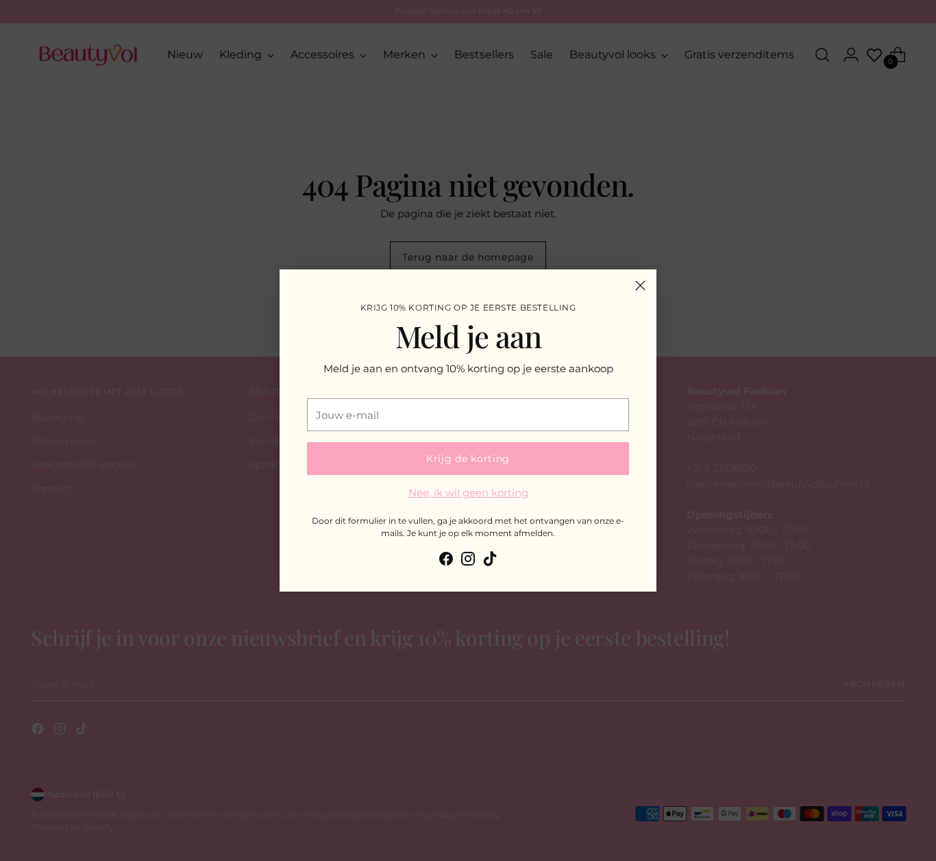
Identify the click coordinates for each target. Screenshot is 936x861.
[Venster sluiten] (640, 285)
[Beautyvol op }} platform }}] (446, 561)
